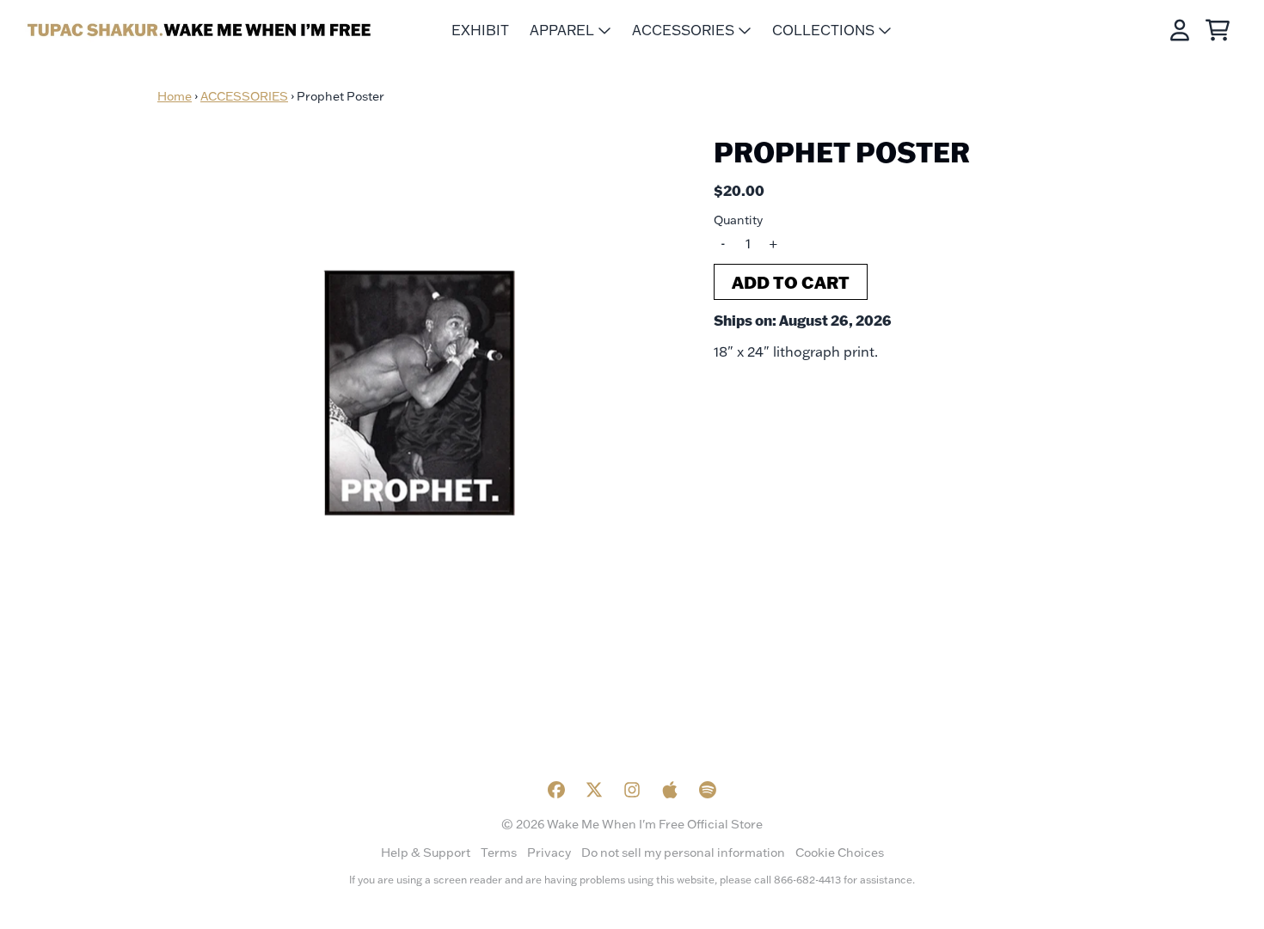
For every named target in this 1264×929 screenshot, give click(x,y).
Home (174, 96)
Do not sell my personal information (683, 852)
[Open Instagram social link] (632, 790)
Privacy (549, 852)
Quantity (738, 220)
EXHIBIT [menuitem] (480, 30)
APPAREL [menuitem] (562, 30)
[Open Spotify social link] (708, 790)
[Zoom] (418, 394)
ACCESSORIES (244, 96)
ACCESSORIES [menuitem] (683, 30)
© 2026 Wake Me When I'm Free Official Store (632, 824)
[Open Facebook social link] (556, 790)
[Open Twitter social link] (594, 790)
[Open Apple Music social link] (670, 790)
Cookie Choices (839, 852)
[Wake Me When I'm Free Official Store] (199, 30)
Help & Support (425, 852)
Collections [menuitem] (823, 30)
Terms (499, 852)
